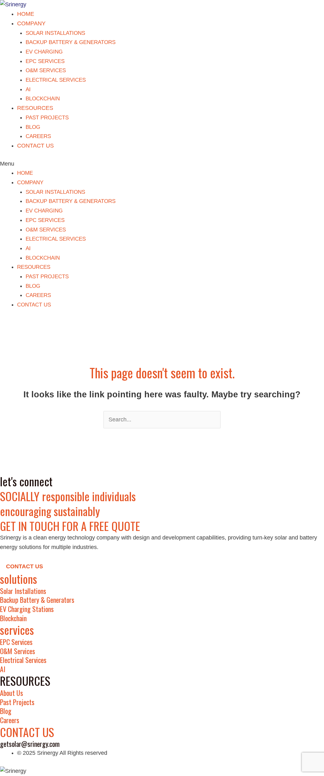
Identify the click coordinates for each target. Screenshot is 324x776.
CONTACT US (35, 145)
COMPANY (31, 23)
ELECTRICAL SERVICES (56, 80)
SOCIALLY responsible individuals (68, 496)
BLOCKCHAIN (43, 99)
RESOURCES (35, 108)
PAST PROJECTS (47, 118)
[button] (162, 164)
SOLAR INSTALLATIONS (55, 33)
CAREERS (38, 136)
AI (28, 89)
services (17, 629)
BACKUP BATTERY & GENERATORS (70, 42)
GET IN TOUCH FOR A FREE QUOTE (70, 525)
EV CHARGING (44, 52)
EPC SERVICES (45, 61)
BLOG (33, 127)
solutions (18, 578)
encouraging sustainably (50, 510)
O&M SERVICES (46, 70)
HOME (25, 14)
